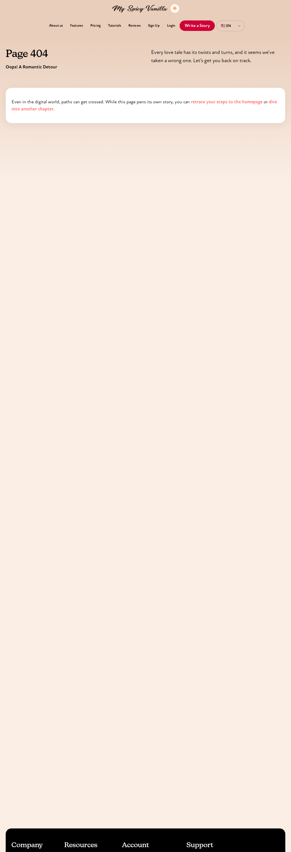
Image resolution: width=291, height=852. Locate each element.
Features (76, 26)
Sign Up (154, 26)
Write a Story (197, 25)
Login (171, 26)
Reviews (134, 26)
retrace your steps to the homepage (227, 101)
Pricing (95, 26)
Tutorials (114, 26)
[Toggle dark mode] (175, 8)
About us (56, 26)
